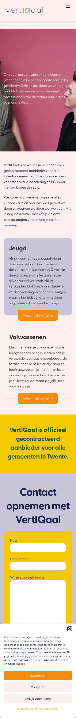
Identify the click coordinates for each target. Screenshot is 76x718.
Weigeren (38, 687)
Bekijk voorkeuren (38, 698)
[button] (70, 629)
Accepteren (38, 675)
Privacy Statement (46, 708)
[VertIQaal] (25, 14)
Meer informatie (38, 315)
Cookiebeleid (25, 708)
